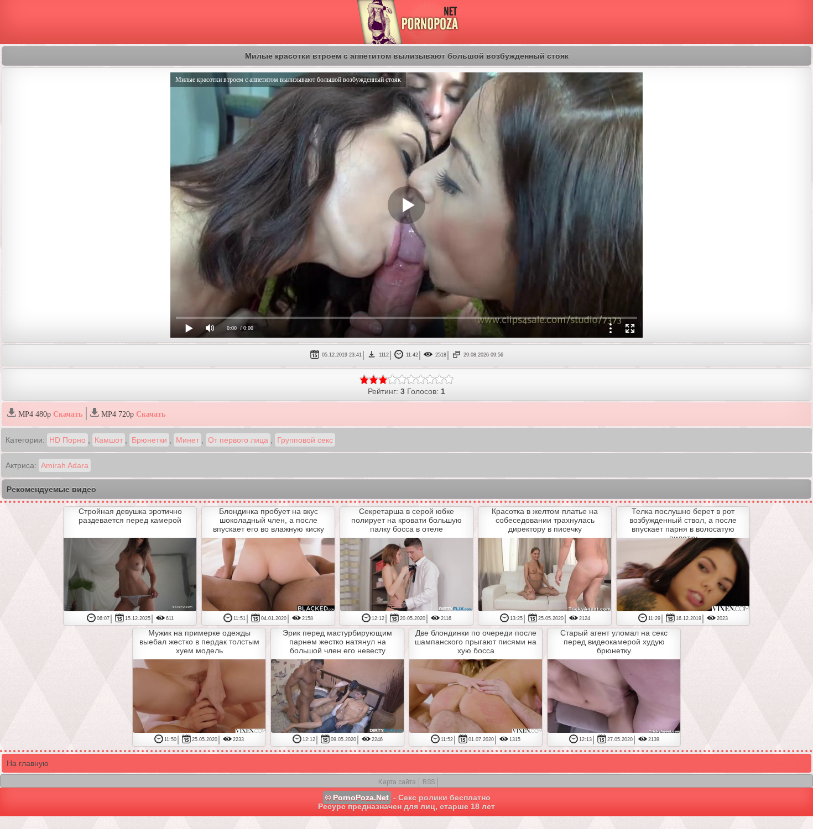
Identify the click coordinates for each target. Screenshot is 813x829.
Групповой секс (305, 440)
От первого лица (238, 440)
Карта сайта (397, 782)
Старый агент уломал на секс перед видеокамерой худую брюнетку (614, 641)
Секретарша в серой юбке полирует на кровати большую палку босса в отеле (406, 520)
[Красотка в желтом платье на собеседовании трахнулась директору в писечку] (544, 575)
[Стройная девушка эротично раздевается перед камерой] (130, 575)
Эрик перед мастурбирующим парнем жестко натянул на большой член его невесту (337, 641)
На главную (28, 763)
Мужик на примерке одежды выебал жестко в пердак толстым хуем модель (199, 641)
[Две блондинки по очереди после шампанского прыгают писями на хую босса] (475, 696)
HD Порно (67, 440)
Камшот (109, 440)
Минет (187, 440)
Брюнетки (149, 440)
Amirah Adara (64, 465)
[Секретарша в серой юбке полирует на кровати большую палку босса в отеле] (406, 575)
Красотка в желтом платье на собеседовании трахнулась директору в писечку (545, 520)
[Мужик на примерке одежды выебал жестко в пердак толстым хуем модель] (199, 696)
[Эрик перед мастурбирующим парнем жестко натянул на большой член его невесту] (337, 696)
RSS (429, 782)
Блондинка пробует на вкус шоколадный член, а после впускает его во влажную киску (268, 520)
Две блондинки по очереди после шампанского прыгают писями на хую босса (475, 641)
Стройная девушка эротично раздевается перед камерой (130, 515)
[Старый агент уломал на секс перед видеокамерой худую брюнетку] (614, 696)
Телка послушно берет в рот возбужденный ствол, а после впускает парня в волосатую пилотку (683, 524)
